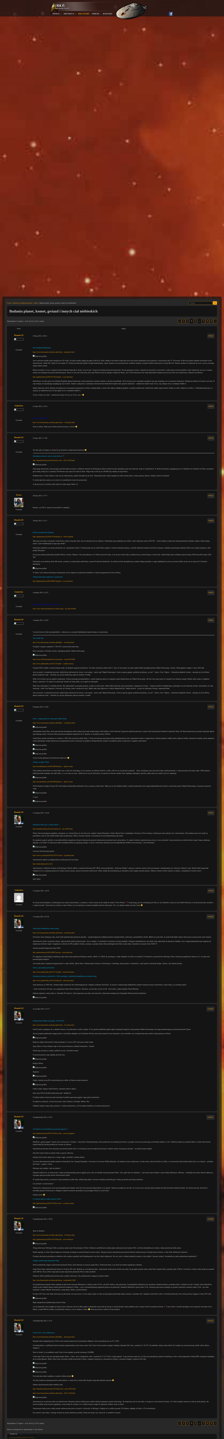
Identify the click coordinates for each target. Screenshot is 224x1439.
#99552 (210, 496)
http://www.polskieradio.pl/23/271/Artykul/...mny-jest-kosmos (53, 972)
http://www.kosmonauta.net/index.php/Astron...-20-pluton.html (54, 422)
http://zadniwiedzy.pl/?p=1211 (43, 864)
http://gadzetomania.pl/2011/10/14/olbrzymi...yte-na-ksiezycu (53, 1239)
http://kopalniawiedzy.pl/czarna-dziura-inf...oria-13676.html (53, 829)
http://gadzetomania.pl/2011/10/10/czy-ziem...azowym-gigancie (54, 1133)
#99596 (210, 521)
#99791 (210, 813)
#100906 (210, 1219)
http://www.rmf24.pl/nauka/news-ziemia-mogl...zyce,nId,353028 (54, 609)
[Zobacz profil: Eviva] (18, 502)
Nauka (36, 303)
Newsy (56, 14)
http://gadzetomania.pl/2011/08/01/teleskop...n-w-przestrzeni (53, 581)
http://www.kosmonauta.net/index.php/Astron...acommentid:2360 (54, 1280)
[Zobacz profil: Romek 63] (18, 342)
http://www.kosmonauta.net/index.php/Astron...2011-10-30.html (54, 1393)
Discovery (83, 14)
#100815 (210, 1117)
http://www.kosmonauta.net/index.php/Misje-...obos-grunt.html (54, 1337)
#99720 (210, 707)
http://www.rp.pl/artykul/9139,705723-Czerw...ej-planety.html (53, 855)
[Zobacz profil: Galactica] (18, 413)
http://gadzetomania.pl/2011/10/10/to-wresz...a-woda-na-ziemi (53, 1203)
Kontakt (107, 14)
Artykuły (68, 14)
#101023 (210, 1321)
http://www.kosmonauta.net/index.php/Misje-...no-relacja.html (53, 642)
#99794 (210, 891)
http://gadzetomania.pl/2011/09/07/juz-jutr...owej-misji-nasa (52, 952)
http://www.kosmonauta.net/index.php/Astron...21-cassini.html (53, 1025)
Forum (95, 14)
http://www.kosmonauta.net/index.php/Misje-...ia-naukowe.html (54, 723)
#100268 (210, 917)
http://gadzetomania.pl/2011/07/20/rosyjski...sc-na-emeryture (53, 377)
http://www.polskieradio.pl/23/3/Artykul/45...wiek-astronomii (53, 980)
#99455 (210, 336)
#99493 (210, 406)
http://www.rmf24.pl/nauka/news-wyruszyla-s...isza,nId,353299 (54, 659)
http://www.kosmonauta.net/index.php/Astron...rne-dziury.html (53, 933)
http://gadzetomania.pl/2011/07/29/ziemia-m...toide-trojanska (53, 537)
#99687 (210, 620)
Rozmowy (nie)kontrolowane (22, 303)
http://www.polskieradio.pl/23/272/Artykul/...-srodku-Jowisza (53, 664)
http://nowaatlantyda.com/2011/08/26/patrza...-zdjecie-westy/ (53, 766)
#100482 (210, 1009)
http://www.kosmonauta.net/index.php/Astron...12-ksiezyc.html (54, 1235)
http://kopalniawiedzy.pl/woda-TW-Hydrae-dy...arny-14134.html (54, 1389)
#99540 (210, 438)
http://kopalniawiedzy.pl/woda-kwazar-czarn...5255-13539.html (54, 460)
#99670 (210, 592)
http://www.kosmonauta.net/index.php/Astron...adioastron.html (53, 352)
